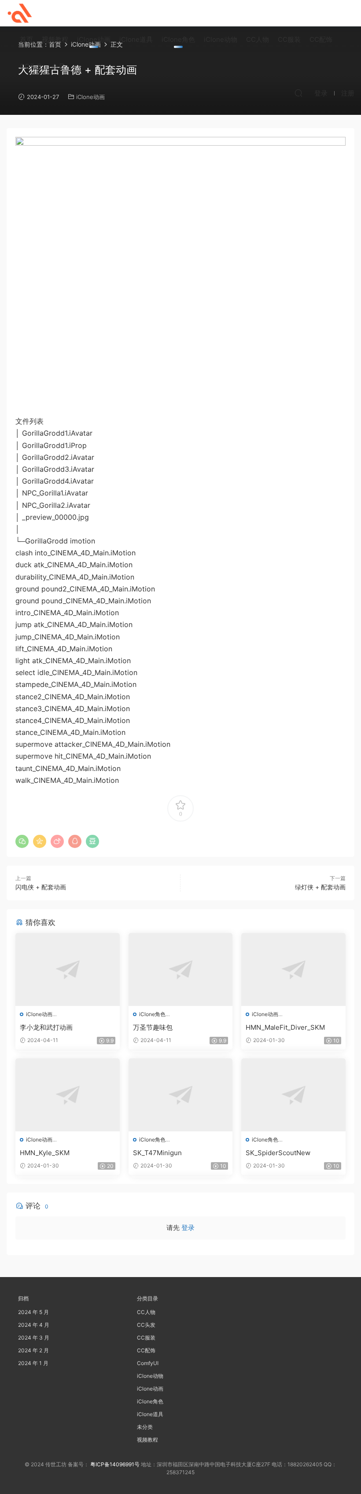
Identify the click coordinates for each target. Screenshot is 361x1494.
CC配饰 (320, 39)
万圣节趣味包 (153, 1027)
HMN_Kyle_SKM (45, 1153)
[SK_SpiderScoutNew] (293, 1094)
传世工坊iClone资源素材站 (20, 13)
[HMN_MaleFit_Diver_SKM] (293, 969)
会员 (58, 66)
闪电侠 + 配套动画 (40, 887)
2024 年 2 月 (33, 1350)
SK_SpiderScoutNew (278, 1153)
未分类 (145, 1427)
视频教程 (55, 39)
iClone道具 (136, 39)
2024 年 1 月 (33, 1363)
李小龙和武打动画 (46, 1027)
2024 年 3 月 (33, 1337)
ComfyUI (147, 1363)
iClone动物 (220, 39)
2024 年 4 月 (33, 1324)
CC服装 (289, 39)
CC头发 (31, 66)
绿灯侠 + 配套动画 (320, 887)
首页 (26, 39)
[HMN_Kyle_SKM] (67, 1094)
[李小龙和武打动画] (67, 969)
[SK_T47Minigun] (181, 1094)
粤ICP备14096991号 (115, 1464)
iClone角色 (178, 39)
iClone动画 (94, 39)
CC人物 (257, 39)
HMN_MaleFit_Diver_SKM (285, 1027)
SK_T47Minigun (157, 1153)
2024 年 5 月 (33, 1312)
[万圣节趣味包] (181, 969)
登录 (188, 1227)
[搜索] (298, 93)
